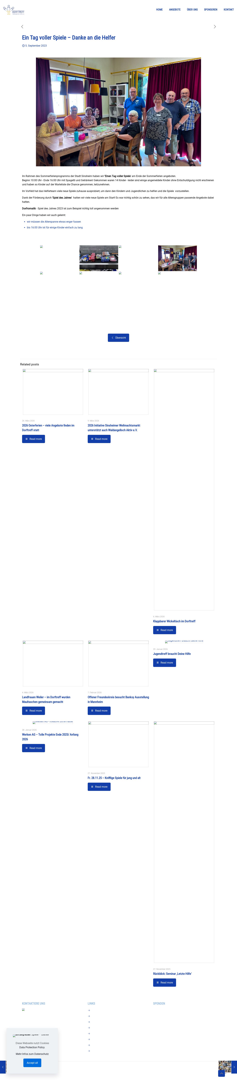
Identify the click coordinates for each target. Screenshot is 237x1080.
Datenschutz (99, 1050)
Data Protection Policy (31, 1047)
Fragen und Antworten (105, 1016)
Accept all (32, 1062)
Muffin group (104, 1068)
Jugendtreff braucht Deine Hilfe (172, 654)
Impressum (98, 1045)
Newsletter (98, 1010)
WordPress (157, 1068)
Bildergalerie (99, 1021)
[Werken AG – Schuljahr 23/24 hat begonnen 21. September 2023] (227, 1067)
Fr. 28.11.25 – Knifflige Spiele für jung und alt (114, 778)
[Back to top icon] (221, 1073)
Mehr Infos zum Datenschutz (32, 1054)
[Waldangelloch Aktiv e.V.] (13, 9)
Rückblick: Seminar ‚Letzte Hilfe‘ (172, 974)
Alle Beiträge (99, 1033)
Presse (96, 1039)
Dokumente (98, 1027)
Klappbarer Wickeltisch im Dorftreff (174, 621)
